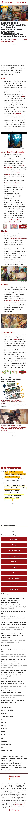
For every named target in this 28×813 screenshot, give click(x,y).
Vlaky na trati (16, 113)
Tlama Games (21, 474)
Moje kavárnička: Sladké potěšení (13, 495)
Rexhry (13, 474)
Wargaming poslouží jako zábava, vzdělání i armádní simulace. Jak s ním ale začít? (12, 635)
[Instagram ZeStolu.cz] (12, 810)
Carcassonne (14, 539)
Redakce (9, 803)
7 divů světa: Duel (14, 556)
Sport (16, 756)
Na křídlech (14, 589)
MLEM (19, 222)
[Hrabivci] (5, 372)
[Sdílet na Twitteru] (5, 468)
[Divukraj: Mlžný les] (14, 321)
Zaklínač (4, 713)
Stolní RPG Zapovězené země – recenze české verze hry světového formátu (13, 676)
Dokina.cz (4, 767)
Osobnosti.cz (14, 761)
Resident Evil (5, 741)
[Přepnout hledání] (18, 2)
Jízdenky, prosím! (14, 578)
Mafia (3, 719)
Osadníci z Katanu (14, 550)
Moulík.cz (11, 765)
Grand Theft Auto (7, 710)
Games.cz (12, 758)
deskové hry (12, 471)
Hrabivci (12, 497)
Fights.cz (18, 765)
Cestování (4, 758)
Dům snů (12, 222)
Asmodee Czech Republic (12, 152)
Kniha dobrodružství (11, 183)
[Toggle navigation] (25, 2)
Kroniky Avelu (15, 483)
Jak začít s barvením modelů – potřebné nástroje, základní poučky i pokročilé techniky (13, 606)
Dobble (14, 567)
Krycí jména (14, 584)
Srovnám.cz (5, 770)
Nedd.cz (4, 765)
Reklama (3, 803)
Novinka (4, 7)
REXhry (4, 285)
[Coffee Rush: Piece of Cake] (5, 226)
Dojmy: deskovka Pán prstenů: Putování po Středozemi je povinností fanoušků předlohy (14, 665)
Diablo (3, 732)
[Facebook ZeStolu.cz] (9, 810)
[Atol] (14, 140)
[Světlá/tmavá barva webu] (18, 810)
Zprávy (10, 756)
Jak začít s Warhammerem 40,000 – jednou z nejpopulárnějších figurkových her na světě (13, 600)
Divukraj (16, 300)
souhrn (20, 471)
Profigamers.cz (21, 758)
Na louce (14, 185)
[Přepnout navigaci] (20, 2)
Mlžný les (7, 300)
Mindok (4, 231)
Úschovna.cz (17, 763)
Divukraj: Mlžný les (20, 487)
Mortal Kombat (6, 744)
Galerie (22, 226)
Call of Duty (5, 729)
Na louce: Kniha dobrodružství (12, 492)
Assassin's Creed (7, 707)
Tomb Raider (5, 735)
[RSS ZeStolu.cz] (15, 810)
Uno (14, 572)
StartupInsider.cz (16, 770)
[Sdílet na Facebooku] (2, 468)
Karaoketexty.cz (6, 763)
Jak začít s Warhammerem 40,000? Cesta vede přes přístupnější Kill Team (13, 629)
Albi (3, 78)
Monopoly (14, 561)
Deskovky (15, 39)
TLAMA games (7, 332)
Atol (23, 96)
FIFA (2, 738)
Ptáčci (16, 339)
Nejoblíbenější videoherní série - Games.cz (12, 701)
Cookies (14, 803)
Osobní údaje (21, 803)
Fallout (3, 722)
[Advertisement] (14, 450)
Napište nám (18, 804)
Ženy (20, 756)
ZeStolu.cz (5, 761)
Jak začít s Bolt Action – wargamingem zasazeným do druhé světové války (13, 618)
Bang (14, 545)
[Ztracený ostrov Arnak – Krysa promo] (14, 273)
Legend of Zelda (7, 750)
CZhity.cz (12, 767)
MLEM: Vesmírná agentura (11, 490)
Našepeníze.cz (21, 767)
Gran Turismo (5, 747)
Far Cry (3, 725)
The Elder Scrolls (7, 716)
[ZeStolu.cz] (6, 2)
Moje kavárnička (9, 487)
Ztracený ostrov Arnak (19, 238)
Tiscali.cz (4, 756)
